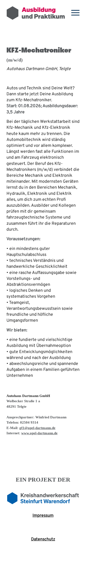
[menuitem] (73, 13)
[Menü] (73, 13)
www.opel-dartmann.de (39, 433)
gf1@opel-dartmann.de (37, 428)
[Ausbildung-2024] (35, 13)
